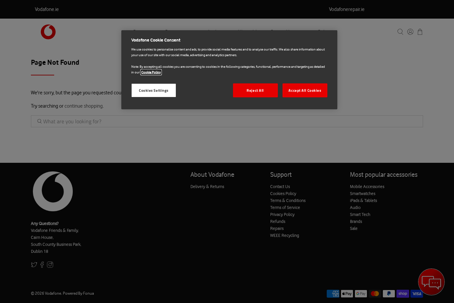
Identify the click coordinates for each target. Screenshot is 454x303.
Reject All (255, 90)
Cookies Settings (154, 90)
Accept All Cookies (304, 90)
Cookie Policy (151, 72)
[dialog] (229, 69)
